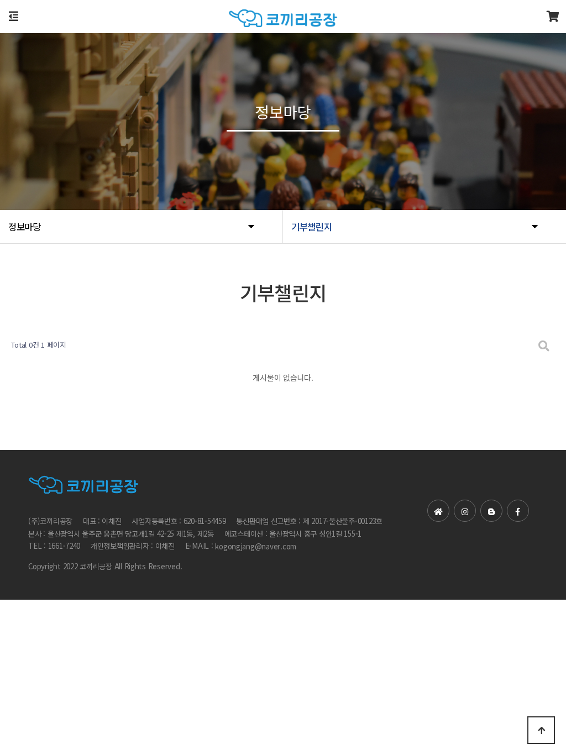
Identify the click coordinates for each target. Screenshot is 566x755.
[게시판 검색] (544, 345)
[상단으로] (541, 730)
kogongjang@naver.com (255, 547)
